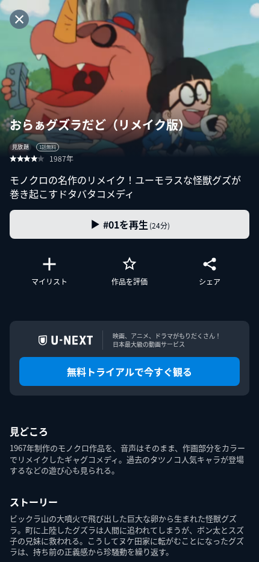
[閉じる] (19, 19)
